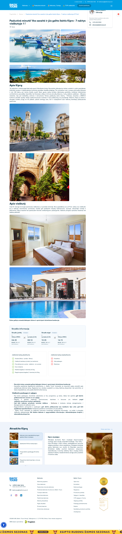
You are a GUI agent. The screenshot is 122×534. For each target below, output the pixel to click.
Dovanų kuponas (42, 506)
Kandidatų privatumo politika (82, 509)
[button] (3, 525)
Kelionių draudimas (42, 501)
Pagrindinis (13, 14)
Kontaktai (76, 484)
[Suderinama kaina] (118, 14)
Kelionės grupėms (42, 481)
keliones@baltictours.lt (20, 490)
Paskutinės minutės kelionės (45, 487)
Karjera (76, 506)
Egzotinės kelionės (42, 495)
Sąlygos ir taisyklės (79, 495)
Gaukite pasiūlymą (84, 5)
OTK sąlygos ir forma (80, 498)
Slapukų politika (78, 501)
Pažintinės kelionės (42, 498)
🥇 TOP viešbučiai (69, 5)
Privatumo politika (79, 492)
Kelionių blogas (78, 487)
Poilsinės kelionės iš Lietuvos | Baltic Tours (49, 490)
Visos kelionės (41, 484)
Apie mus (76, 481)
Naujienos (76, 490)
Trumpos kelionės (42, 492)
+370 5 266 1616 (18, 485)
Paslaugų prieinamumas (80, 503)
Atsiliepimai (77, 512)
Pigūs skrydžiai (41, 503)
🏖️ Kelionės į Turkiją (54, 5)
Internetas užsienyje (43, 509)
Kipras (21, 14)
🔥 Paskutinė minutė (38, 5)
